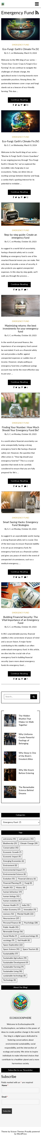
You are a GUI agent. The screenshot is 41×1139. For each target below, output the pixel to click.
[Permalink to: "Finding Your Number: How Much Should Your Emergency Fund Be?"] (20, 406)
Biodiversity (10, 844)
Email (5, 1097)
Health (8, 888)
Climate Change (29, 844)
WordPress (22, 1134)
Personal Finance (12, 923)
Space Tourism (30, 949)
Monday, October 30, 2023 (25, 242)
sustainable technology (14, 976)
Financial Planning (12, 883)
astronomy (9, 839)
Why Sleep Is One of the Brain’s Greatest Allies (27, 756)
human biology (11, 896)
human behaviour (12, 892)
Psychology (31, 923)
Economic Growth (12, 852)
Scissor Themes (17, 1132)
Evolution (9, 879)
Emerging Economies (13, 861)
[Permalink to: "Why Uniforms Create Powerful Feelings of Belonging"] (10, 739)
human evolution (12, 901)
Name (5, 1085)
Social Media (10, 936)
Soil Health (24, 941)
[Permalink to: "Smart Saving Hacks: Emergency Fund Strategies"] (20, 502)
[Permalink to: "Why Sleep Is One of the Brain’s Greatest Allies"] (10, 758)
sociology (8, 941)
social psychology (29, 936)
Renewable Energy (13, 932)
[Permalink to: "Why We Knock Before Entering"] (10, 775)
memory (8, 914)
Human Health (11, 905)
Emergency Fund (20, 45)
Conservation (10, 848)
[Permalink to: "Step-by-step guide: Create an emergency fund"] (20, 214)
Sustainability (10, 954)
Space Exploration (13, 945)
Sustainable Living (12, 971)
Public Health (10, 927)
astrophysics (26, 839)
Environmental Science (14, 874)
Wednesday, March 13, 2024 (25, 53)
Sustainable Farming (13, 967)
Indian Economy (11, 910)
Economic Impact (12, 857)
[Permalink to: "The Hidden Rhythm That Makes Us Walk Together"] (10, 720)
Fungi (28, 883)
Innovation (30, 910)
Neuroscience (11, 919)
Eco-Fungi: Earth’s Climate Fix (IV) (20, 141)
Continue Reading (19, 100)
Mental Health (25, 914)
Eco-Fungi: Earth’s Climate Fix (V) (20, 49)
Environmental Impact (14, 870)
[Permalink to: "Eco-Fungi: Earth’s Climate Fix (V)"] (20, 29)
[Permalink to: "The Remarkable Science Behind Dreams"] (10, 792)
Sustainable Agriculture (15, 958)
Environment (10, 866)
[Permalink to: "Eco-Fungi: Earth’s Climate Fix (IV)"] (20, 121)
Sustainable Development (15, 963)
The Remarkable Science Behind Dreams (26, 790)
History (20, 888)
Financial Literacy (27, 879)
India (26, 905)
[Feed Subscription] (37, 13)
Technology (9, 980)
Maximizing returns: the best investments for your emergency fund (20, 329)
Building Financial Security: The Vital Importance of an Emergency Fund (20, 620)
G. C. (9, 53)
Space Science (11, 949)
